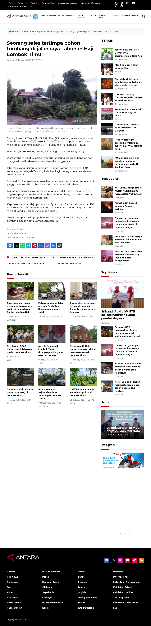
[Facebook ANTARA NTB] (116, 3)
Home (15, 31)
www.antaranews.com (68, 3)
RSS (115, 608)
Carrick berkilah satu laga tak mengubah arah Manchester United (128, 82)
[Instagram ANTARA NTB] (127, 3)
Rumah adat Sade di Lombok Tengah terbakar (126, 206)
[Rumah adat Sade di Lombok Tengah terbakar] (107, 207)
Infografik (109, 445)
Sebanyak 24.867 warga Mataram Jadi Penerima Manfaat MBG (128, 239)
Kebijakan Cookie (123, 592)
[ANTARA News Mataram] (23, 16)
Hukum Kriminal (81, 16)
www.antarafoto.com (90, 3)
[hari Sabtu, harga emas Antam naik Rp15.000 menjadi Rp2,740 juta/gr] (107, 192)
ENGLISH (61, 15)
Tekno (81, 587)
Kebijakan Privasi (122, 587)
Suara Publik (14, 602)
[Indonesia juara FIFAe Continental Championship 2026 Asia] (107, 54)
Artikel (81, 571)
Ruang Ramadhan (87, 597)
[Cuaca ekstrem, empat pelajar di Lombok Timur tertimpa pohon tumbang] (83, 290)
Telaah (81, 602)
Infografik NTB (86, 608)
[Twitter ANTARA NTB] (121, 3)
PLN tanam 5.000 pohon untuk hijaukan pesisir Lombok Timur (19, 349)
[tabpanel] (122, 424)
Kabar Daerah (14, 608)
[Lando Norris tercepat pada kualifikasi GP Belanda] (107, 128)
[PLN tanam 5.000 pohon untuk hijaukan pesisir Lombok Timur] (20, 334)
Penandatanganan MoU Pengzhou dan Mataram (122, 429)
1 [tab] (113, 440)
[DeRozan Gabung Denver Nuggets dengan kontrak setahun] (107, 98)
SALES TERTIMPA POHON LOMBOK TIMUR (33, 258)
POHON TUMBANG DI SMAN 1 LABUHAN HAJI (31, 264)
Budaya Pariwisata (52, 602)
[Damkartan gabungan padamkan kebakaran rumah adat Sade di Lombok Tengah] (107, 222)
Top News (34, 3)
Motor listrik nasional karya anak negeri (120, 523)
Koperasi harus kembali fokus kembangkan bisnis (128, 112)
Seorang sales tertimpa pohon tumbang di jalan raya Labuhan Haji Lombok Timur (75, 31)
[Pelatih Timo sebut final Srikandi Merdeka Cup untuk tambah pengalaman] (107, 255)
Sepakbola (126, 15)
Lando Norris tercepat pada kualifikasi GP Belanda (127, 127)
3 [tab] (122, 440)
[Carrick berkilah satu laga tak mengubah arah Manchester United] (107, 83)
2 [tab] (118, 440)
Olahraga (115, 15)
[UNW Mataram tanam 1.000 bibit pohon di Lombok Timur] (83, 377)
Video (10, 592)
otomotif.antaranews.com (20, 6)
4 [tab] (127, 440)
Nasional (118, 571)
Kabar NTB (70, 15)
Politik (94, 15)
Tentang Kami (48, 3)
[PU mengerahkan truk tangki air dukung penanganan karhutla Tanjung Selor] (107, 162)
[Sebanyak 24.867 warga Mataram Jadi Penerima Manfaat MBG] (107, 240)
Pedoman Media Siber (125, 602)
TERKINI (107, 40)
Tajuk (81, 577)
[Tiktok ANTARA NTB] (116, 5)
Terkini (11, 3)
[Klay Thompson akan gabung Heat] (107, 69)
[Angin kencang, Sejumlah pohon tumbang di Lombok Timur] (51, 377)
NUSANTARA (51, 15)
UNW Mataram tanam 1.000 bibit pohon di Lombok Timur (82, 392)
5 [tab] (131, 440)
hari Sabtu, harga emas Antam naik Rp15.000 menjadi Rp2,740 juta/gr (128, 190)
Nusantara (12, 597)
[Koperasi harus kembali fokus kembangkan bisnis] (107, 113)
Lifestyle (47, 597)
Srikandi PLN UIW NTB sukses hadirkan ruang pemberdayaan (118, 315)
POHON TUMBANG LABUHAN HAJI (76, 258)
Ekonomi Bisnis (102, 16)
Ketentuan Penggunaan (126, 582)
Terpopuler (22, 3)
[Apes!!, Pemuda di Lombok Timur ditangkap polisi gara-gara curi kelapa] (51, 334)
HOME (43, 15)
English (82, 592)
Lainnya (135, 15)
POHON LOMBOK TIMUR (69, 264)
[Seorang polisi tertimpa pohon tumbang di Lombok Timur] (20, 377)
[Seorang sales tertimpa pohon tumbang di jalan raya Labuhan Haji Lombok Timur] (122, 293)
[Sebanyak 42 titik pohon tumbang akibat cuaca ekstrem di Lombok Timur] (83, 334)
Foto (105, 402)
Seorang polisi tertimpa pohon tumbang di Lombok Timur (20, 392)
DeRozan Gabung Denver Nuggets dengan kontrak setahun (129, 97)
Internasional (120, 577)
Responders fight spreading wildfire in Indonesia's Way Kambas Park (128, 144)
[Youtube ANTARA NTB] (133, 3)
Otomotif (83, 582)
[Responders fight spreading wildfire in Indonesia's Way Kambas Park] (107, 144)
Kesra (25, 31)
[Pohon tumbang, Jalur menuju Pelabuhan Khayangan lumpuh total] (51, 290)
